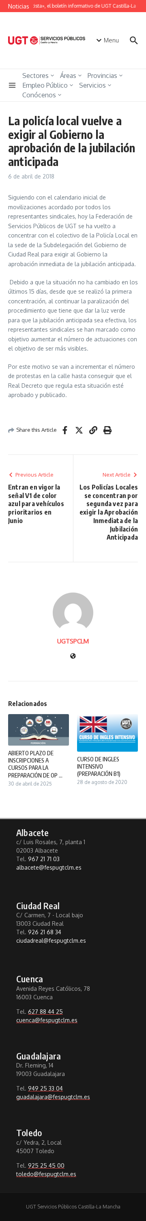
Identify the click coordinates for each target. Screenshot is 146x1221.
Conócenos (39, 95)
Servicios (92, 85)
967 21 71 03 (44, 858)
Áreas (68, 75)
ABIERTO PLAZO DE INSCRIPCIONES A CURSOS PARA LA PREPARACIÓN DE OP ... (35, 764)
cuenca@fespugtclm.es (46, 1020)
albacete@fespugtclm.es (49, 867)
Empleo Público (45, 85)
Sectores (35, 75)
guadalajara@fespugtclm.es (53, 1096)
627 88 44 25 (45, 1011)
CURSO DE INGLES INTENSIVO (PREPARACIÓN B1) (98, 766)
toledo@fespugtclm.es (46, 1174)
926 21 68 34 (44, 932)
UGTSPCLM (73, 641)
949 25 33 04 (45, 1088)
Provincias (102, 75)
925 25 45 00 (46, 1165)
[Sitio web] (73, 656)
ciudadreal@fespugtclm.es (51, 940)
